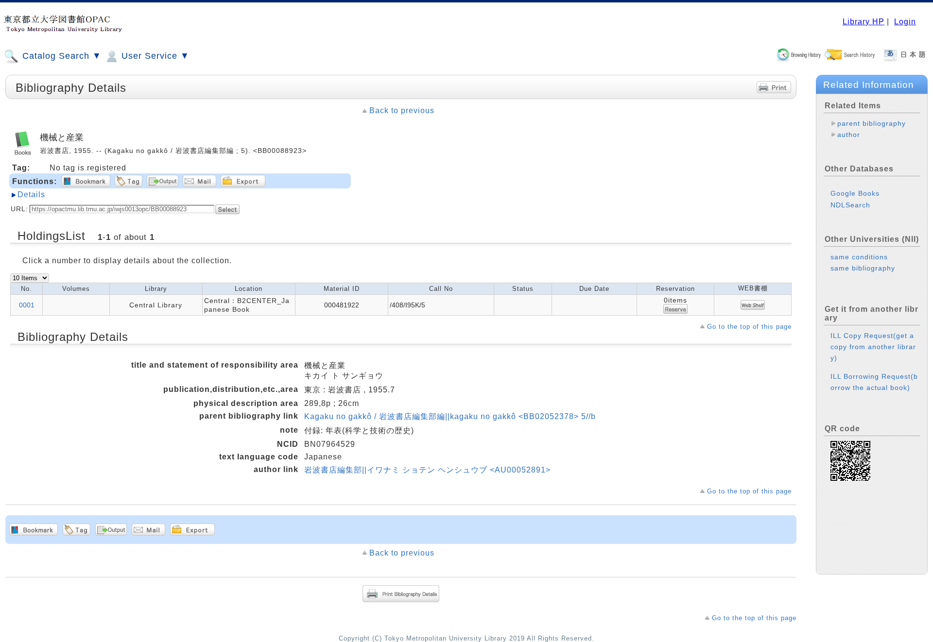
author (848, 134)
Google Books (855, 193)
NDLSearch (850, 205)
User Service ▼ (154, 56)
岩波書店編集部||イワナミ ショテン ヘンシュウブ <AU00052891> (427, 470)
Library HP (863, 21)
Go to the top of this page (749, 326)
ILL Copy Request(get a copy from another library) (873, 347)
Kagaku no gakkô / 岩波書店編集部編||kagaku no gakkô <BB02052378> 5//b (450, 416)
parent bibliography (871, 123)
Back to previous (401, 110)
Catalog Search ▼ (60, 56)
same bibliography (862, 268)
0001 (27, 305)
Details (31, 194)
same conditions (859, 257)
